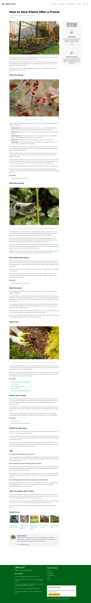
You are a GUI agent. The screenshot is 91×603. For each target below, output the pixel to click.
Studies (79, 4)
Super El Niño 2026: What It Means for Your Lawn (27, 576)
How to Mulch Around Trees (18, 386)
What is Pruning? (15, 421)
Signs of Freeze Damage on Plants (19, 178)
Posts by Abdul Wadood (23, 544)
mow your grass (49, 500)
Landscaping (61, 4)
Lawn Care (54, 4)
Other (83, 4)
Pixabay (52, 228)
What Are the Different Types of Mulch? (20, 381)
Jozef (44, 505)
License (11, 507)
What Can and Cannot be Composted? (20, 423)
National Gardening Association (51, 246)
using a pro (22, 70)
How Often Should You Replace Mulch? (20, 390)
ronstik (49, 362)
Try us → (72, 43)
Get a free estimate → (54, 594)
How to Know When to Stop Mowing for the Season (27, 588)
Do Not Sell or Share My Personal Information (58, 598)
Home (48, 579)
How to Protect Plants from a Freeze (20, 283)
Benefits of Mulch (15, 388)
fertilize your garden (26, 500)
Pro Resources (71, 4)
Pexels (41, 119)
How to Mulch (14, 384)
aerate (57, 500)
